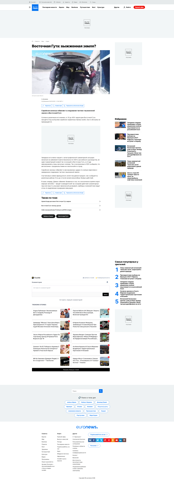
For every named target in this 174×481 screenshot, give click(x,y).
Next (93, 7)
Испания (90, 406)
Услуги (59, 433)
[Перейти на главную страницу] (35, 7)
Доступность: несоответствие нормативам (77, 462)
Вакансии (75, 457)
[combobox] (99, 2)
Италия (79, 406)
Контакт (75, 455)
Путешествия (85, 7)
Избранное (121, 119)
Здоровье (45, 449)
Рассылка (93, 445)
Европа (61, 7)
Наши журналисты (47, 461)
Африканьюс (61, 456)
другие (75, 433)
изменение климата (74, 411)
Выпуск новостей (62, 439)
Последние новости (49, 7)
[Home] (32, 41)
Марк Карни (93, 415)
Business (75, 7)
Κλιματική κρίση (103, 406)
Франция (69, 406)
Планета (44, 444)
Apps (58, 451)
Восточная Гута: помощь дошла (51, 205)
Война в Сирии (48, 216)
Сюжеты (44, 433)
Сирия (47, 41)
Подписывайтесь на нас (98, 434)
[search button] (90, 2)
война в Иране (71, 402)
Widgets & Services (63, 453)
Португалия (80, 415)
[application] (71, 72)
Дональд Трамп (102, 402)
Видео (43, 457)
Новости (37, 41)
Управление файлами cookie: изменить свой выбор (79, 468)
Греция (103, 411)
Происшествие (91, 411)
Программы (45, 459)
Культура (100, 7)
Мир (67, 7)
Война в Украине (86, 402)
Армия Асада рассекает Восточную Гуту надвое (56, 201)
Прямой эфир (139, 7)
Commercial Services (79, 439)
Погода (59, 441)
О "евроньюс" (77, 436)
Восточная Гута (63, 216)
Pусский (33, 2)
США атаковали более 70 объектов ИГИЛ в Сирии (56, 210)
